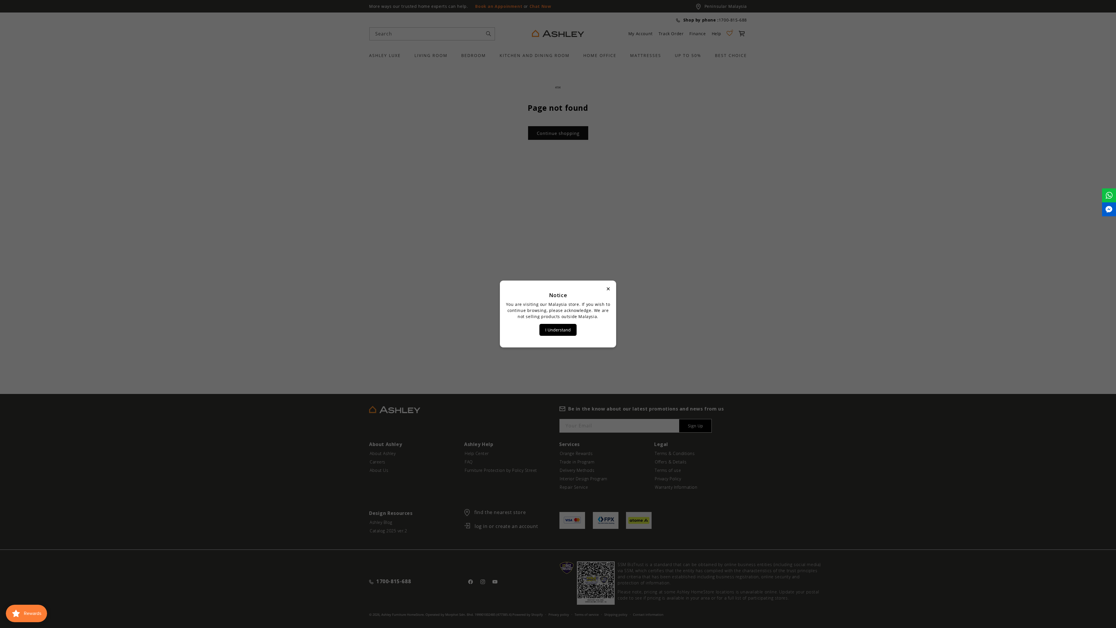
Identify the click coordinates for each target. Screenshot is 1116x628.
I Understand (558, 330)
